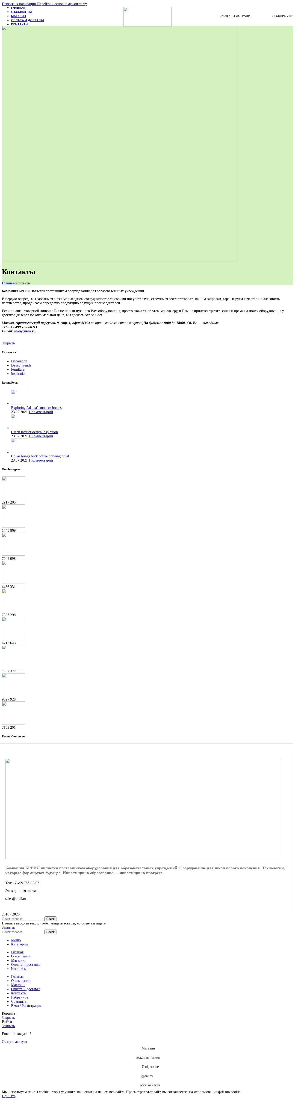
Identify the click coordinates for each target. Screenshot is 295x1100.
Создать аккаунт (14, 1041)
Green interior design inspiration (34, 432)
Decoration (19, 361)
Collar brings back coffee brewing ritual (40, 456)
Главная (8, 283)
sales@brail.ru (24, 331)
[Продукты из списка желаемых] (263, 16)
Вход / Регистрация (26, 1006)
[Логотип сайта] (147, 25)
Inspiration (19, 374)
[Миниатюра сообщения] (19, 403)
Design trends (21, 365)
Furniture (17, 369)
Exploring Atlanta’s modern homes (36, 408)
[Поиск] (257, 16)
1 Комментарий (41, 412)
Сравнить (18, 1001)
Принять (8, 1096)
